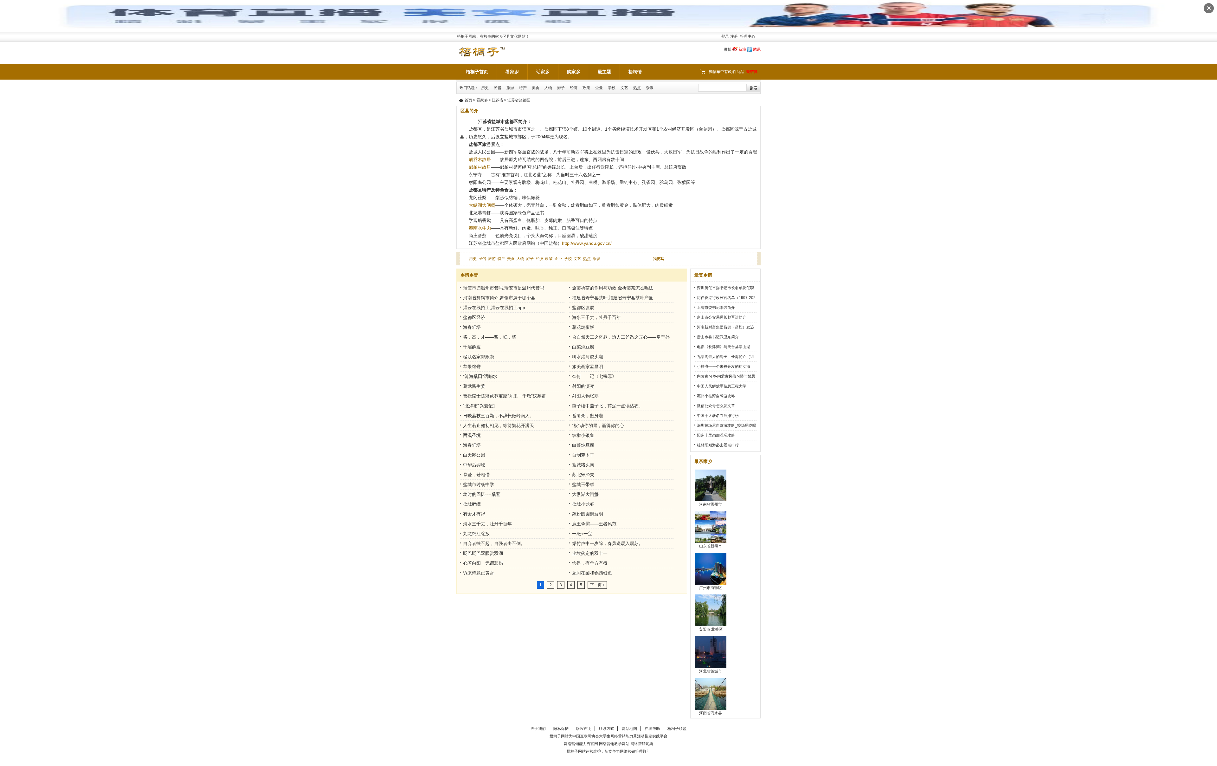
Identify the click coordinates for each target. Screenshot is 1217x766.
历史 (485, 88)
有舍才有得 (474, 513)
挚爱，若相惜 (476, 474)
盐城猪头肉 (583, 464)
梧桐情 (635, 71)
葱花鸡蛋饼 (583, 327)
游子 (561, 88)
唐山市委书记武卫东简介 (718, 337)
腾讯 (757, 49)
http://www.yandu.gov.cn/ (587, 243)
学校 (611, 88)
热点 (637, 88)
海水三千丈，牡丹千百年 (596, 317)
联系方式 (606, 728)
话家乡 (543, 71)
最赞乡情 (703, 275)
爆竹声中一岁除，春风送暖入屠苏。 (607, 543)
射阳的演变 (583, 386)
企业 (599, 88)
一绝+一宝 (582, 533)
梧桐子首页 (477, 71)
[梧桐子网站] (481, 48)
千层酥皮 (472, 346)
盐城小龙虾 (583, 504)
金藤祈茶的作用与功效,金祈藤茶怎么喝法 (612, 287)
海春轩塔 (472, 327)
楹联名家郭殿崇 (478, 356)
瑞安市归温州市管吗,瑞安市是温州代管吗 (503, 287)
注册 (734, 36)
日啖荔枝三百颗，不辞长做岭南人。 (498, 415)
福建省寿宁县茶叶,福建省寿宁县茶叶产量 (612, 297)
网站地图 (629, 728)
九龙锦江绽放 (476, 533)
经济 (573, 88)
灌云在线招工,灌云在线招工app (494, 307)
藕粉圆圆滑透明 (587, 513)
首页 (468, 100)
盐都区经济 (474, 317)
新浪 (742, 49)
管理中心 (747, 36)
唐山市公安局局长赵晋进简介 (721, 317)
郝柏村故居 (480, 167)
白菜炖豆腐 (583, 346)
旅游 (510, 88)
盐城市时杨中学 (478, 484)
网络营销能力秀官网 (581, 744)
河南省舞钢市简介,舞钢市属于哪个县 (499, 297)
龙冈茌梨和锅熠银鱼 (592, 572)
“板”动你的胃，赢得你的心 (598, 425)
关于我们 (538, 728)
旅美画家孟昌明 (587, 366)
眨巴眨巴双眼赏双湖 (483, 553)
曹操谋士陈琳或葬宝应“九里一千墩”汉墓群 (504, 396)
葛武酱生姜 (474, 386)
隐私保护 (561, 728)
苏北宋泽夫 (583, 474)
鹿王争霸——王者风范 (594, 523)
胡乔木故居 (480, 159)
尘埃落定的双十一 (590, 553)
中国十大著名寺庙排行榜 (718, 415)
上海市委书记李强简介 (716, 307)
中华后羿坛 (474, 464)
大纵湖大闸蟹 (482, 205)
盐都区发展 (583, 307)
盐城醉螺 (472, 504)
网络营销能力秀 (623, 736)
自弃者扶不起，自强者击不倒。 (494, 543)
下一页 (596, 585)
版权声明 (583, 728)
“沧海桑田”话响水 (480, 376)
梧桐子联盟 (676, 728)
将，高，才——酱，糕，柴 (489, 337)
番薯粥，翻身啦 (587, 415)
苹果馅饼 (472, 366)
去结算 (751, 71)
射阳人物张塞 (585, 396)
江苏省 (497, 100)
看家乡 (512, 71)
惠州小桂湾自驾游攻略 (716, 396)
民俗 (497, 88)
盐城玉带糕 (583, 484)
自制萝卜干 (583, 455)
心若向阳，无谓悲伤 (483, 563)
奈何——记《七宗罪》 (594, 376)
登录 (725, 36)
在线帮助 (652, 728)
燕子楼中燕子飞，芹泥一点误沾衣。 (607, 405)
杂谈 (650, 88)
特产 (523, 88)
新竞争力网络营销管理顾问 (627, 751)
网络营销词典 (641, 744)
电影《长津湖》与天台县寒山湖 (723, 347)
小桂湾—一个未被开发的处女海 (723, 366)
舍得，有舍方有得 (590, 563)
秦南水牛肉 (480, 227)
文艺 (624, 88)
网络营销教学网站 (614, 744)
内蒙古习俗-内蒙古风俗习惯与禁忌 (726, 376)
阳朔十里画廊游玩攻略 (716, 435)
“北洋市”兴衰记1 (479, 405)
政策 (586, 88)
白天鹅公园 (474, 455)
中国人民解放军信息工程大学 (721, 386)
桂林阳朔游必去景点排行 (718, 445)
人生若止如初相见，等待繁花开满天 (498, 425)
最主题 (604, 71)
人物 (548, 88)
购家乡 (573, 71)
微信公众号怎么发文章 (716, 406)
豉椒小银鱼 (583, 435)
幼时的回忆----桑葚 (481, 494)
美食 (535, 88)
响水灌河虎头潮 (587, 356)
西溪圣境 (472, 435)
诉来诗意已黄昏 (478, 572)
